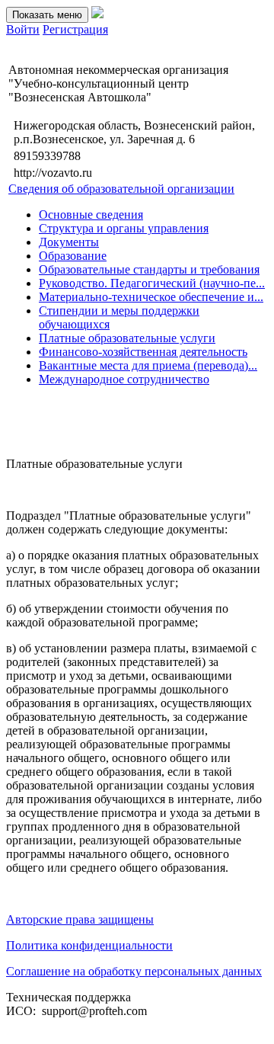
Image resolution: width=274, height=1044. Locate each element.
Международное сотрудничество (124, 379)
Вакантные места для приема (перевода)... (148, 365)
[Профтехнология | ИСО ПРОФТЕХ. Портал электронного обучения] (97, 14)
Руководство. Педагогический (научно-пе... (152, 283)
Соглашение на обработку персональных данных (134, 971)
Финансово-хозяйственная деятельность (143, 351)
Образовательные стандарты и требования (149, 269)
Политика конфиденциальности (89, 945)
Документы (69, 241)
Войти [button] (23, 29)
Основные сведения (91, 214)
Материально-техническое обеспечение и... (151, 296)
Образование (73, 255)
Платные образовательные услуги (127, 337)
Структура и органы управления (124, 228)
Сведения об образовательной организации (121, 188)
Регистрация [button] (75, 29)
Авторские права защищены (80, 919)
